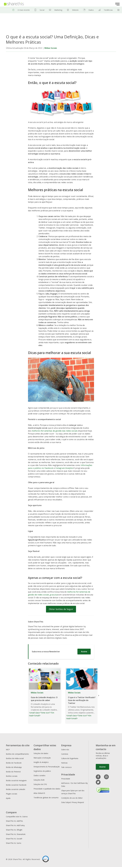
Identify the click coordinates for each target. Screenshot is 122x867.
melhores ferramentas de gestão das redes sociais (55, 430)
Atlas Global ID (39, 793)
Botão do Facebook (13, 763)
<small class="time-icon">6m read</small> (80, 705)
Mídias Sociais (50, 48)
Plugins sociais (11, 794)
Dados (91, 10)
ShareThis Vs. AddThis (14, 821)
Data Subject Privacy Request (72, 802)
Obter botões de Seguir (61, 609)
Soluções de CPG (40, 784)
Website (75, 10)
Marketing (58, 10)
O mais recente (24, 10)
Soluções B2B (39, 780)
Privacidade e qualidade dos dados (47, 789)
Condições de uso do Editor (72, 798)
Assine (84, 651)
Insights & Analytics (41, 762)
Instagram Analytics (64, 468)
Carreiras (64, 754)
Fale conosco (66, 767)
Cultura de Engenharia (69, 758)
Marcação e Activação (42, 758)
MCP (8, 749)
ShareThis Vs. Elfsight (14, 830)
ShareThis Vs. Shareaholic (16, 834)
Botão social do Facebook (16, 785)
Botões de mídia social (15, 758)
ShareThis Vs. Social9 (14, 838)
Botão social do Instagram (16, 780)
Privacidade (65, 779)
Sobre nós (65, 749)
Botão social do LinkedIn (15, 789)
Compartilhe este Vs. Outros (17, 816)
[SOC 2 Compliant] (45, 859)
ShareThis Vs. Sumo (13, 843)
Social (42, 10)
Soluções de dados (41, 753)
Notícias (64, 763)
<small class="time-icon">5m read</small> (43, 704)
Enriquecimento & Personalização (47, 766)
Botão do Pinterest (13, 771)
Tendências (108, 10)
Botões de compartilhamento (17, 754)
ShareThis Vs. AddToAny (15, 825)
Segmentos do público (42, 771)
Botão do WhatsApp (14, 767)
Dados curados (39, 775)
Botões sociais (11, 776)
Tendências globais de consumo (46, 797)
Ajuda (8, 798)
